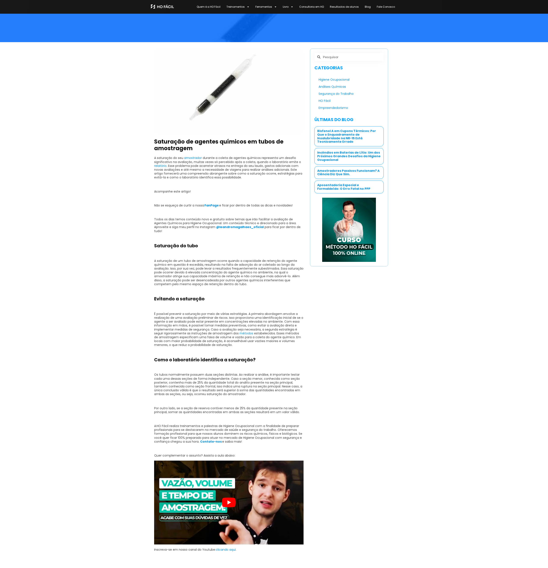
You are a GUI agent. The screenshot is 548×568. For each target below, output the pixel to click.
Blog (368, 7)
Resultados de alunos (344, 7)
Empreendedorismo (333, 108)
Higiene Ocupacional (334, 79)
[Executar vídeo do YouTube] (229, 503)
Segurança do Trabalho (336, 94)
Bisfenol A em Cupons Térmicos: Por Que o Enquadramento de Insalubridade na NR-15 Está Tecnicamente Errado (346, 136)
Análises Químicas (332, 87)
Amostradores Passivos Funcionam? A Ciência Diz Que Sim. (348, 172)
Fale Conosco (386, 7)
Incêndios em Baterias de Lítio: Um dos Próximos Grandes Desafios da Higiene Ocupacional (349, 156)
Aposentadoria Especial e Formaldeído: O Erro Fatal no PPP (343, 187)
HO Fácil (325, 101)
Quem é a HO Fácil (208, 7)
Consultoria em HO (311, 7)
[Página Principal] (162, 6)
